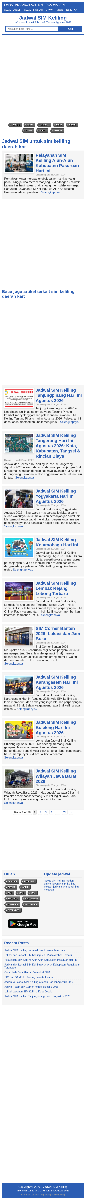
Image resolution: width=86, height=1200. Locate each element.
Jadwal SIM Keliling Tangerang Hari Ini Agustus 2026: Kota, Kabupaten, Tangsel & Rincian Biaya (58, 446)
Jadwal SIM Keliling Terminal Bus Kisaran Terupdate (34, 950)
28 (64, 812)
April (25, 887)
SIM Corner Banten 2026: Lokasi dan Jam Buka (58, 633)
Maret (11, 887)
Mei (10, 893)
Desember (13, 910)
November (31, 904)
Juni (21, 893)
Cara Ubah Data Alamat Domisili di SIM (27, 972)
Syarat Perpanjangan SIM (23, 4)
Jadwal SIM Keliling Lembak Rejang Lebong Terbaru (56, 588)
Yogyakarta (55, 4)
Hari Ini (16, 125)
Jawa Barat (12, 10)
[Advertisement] (43, 79)
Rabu (59, 125)
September (31, 899)
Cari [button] (70, 28)
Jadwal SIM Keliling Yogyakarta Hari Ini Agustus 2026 (56, 496)
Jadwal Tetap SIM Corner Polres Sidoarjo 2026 (31, 986)
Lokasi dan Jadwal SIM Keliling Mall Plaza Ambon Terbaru (38, 955)
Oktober (13, 904)
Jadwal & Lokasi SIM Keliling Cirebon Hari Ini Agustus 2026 (38, 981)
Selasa (45, 125)
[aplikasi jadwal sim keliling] (23, 927)
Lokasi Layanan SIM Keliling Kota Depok (28, 991)
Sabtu (42, 130)
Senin (30, 125)
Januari (12, 881)
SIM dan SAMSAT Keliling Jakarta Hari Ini (28, 977)
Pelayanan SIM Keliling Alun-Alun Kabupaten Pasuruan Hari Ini (57, 163)
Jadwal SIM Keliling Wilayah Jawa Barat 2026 (56, 776)
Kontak (71, 10)
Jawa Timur (54, 10)
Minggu (58, 130)
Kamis (72, 125)
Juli (33, 893)
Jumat (28, 130)
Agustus (13, 899)
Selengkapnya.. (51, 192)
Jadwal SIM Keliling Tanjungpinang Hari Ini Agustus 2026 (59, 395)
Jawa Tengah (33, 10)
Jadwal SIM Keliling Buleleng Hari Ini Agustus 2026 (56, 727)
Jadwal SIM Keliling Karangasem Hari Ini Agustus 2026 (57, 682)
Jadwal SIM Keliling (43, 18)
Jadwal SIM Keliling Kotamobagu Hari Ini (57, 542)
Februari (29, 881)
